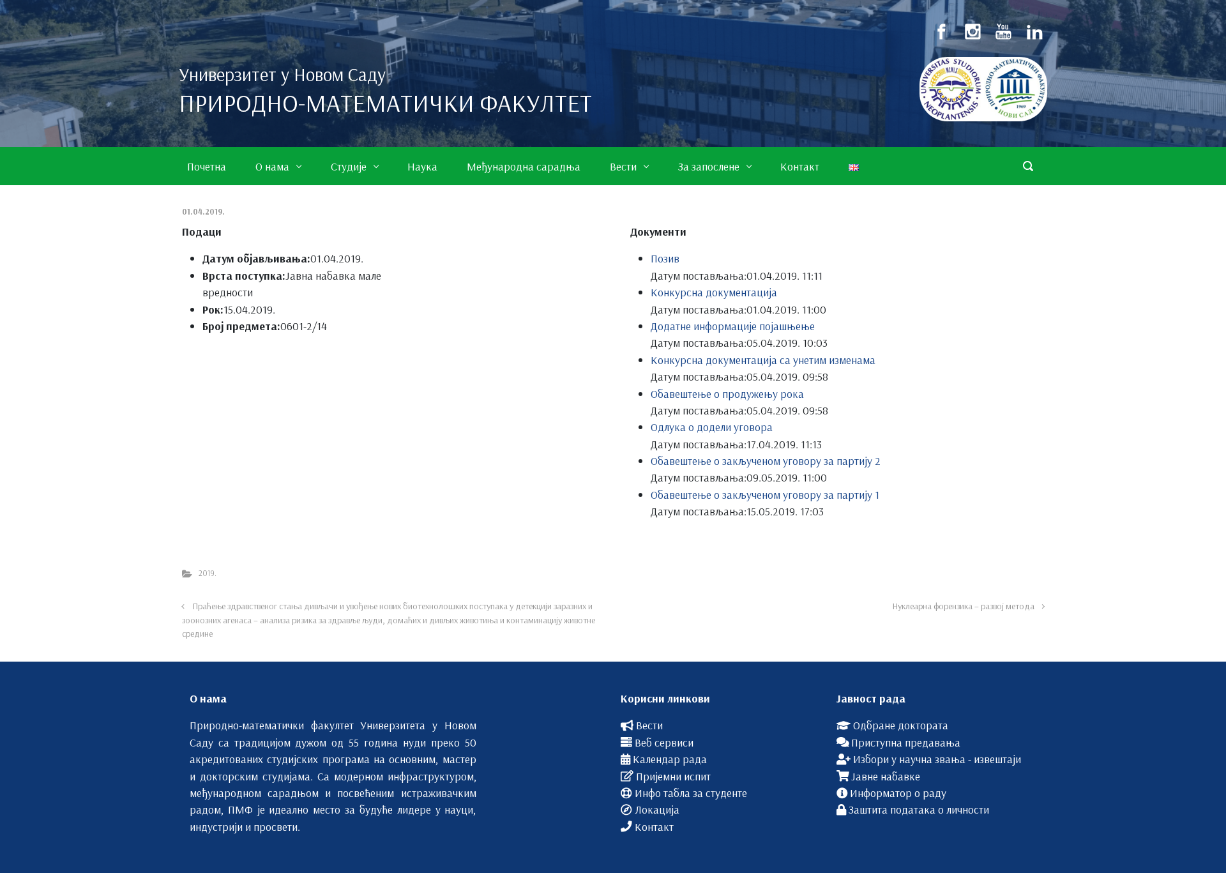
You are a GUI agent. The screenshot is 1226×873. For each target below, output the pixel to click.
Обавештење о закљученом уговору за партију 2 (766, 460)
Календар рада (670, 759)
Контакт (654, 826)
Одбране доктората (900, 725)
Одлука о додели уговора (712, 427)
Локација (657, 809)
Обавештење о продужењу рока (727, 393)
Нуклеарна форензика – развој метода (963, 606)
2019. (207, 573)
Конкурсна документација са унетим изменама (763, 360)
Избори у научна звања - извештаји (937, 759)
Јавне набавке (885, 776)
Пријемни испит (673, 776)
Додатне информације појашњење (733, 326)
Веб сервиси (664, 742)
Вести (649, 725)
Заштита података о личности (919, 809)
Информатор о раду (898, 793)
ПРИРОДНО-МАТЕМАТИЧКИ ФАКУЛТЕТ (385, 102)
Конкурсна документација (714, 292)
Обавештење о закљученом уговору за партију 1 (765, 494)
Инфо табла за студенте (691, 793)
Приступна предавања (905, 742)
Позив (665, 258)
